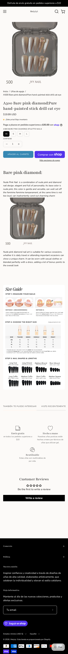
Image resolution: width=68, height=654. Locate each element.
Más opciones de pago (50, 160)
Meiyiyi (34, 11)
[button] (56, 11)
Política (6, 557)
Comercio (7, 546)
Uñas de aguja (17, 91)
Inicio (5, 91)
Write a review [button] (34, 498)
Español (33, 634)
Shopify (47, 639)
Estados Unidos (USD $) (13, 634)
